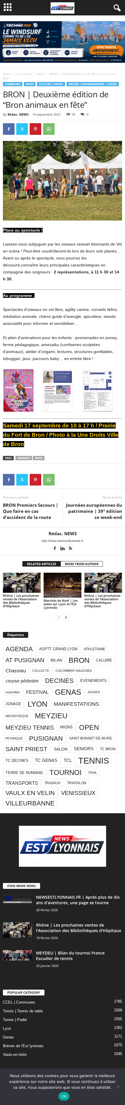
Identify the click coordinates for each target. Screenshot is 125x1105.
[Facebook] (9, 129)
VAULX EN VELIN (30, 792)
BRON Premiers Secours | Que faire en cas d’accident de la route (30, 511)
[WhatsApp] (49, 129)
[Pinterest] (35, 129)
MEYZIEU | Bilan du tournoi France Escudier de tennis (70, 955)
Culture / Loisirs (51, 84)
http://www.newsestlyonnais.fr (62, 540)
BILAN (56, 660)
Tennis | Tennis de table (23, 1011)
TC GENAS (46, 760)
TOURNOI (65, 772)
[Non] (118, 1087)
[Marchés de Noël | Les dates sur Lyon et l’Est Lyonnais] (62, 585)
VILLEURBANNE (30, 803)
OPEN (89, 727)
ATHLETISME (94, 649)
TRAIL (92, 772)
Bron (41, 74)
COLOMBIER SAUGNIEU (74, 670)
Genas (8, 1037)
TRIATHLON (76, 783)
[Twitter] (22, 129)
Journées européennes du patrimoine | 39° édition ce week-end (94, 511)
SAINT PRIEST (26, 749)
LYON (37, 704)
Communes (24, 74)
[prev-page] (59, 617)
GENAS (68, 692)
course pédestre (22, 680)
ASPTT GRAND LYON (58, 649)
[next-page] (66, 617)
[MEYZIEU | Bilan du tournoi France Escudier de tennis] (17, 955)
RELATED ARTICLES (41, 564)
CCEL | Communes (19, 1002)
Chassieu (16, 671)
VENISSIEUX (78, 793)
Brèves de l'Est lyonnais (23, 1046)
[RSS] (70, 549)
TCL (68, 760)
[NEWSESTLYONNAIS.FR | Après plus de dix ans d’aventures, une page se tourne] (17, 898)
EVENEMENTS (93, 680)
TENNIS (93, 760)
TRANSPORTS (22, 783)
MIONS (66, 727)
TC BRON (108, 749)
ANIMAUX (23, 458)
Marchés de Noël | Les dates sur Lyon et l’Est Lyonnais (61, 604)
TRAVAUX (52, 783)
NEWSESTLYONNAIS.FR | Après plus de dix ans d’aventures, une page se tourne (78, 899)
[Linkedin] (63, 549)
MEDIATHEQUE (17, 716)
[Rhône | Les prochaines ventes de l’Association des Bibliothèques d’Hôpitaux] (22, 583)
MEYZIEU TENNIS (30, 727)
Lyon (7, 1028)
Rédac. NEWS (18, 114)
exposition (13, 692)
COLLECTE (40, 670)
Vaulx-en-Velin (15, 1054)
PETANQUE (14, 738)
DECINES (59, 680)
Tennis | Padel (15, 1020)
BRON (38, 458)
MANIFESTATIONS (76, 704)
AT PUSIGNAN (25, 660)
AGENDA (19, 649)
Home (7, 74)
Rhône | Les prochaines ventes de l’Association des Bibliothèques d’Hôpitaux (21, 600)
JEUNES (94, 692)
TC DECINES (17, 760)
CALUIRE (104, 660)
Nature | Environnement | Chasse (93, 84)
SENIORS (84, 748)
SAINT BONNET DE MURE (90, 738)
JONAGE (13, 704)
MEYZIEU (51, 716)
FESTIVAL (37, 692)
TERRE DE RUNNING (24, 773)
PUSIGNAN (46, 738)
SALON (60, 749)
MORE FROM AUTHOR (82, 564)
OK (64, 1096)
